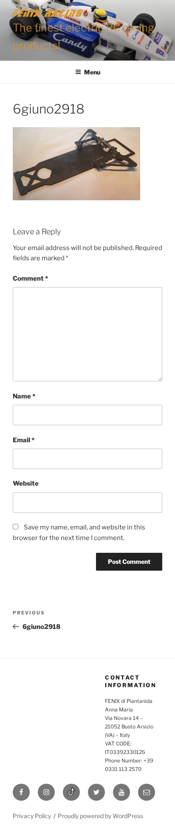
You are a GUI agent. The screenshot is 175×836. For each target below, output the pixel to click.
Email (23, 440)
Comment (30, 278)
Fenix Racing (48, 12)
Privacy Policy (32, 815)
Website (26, 483)
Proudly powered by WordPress (100, 815)
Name (24, 396)
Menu (92, 72)
